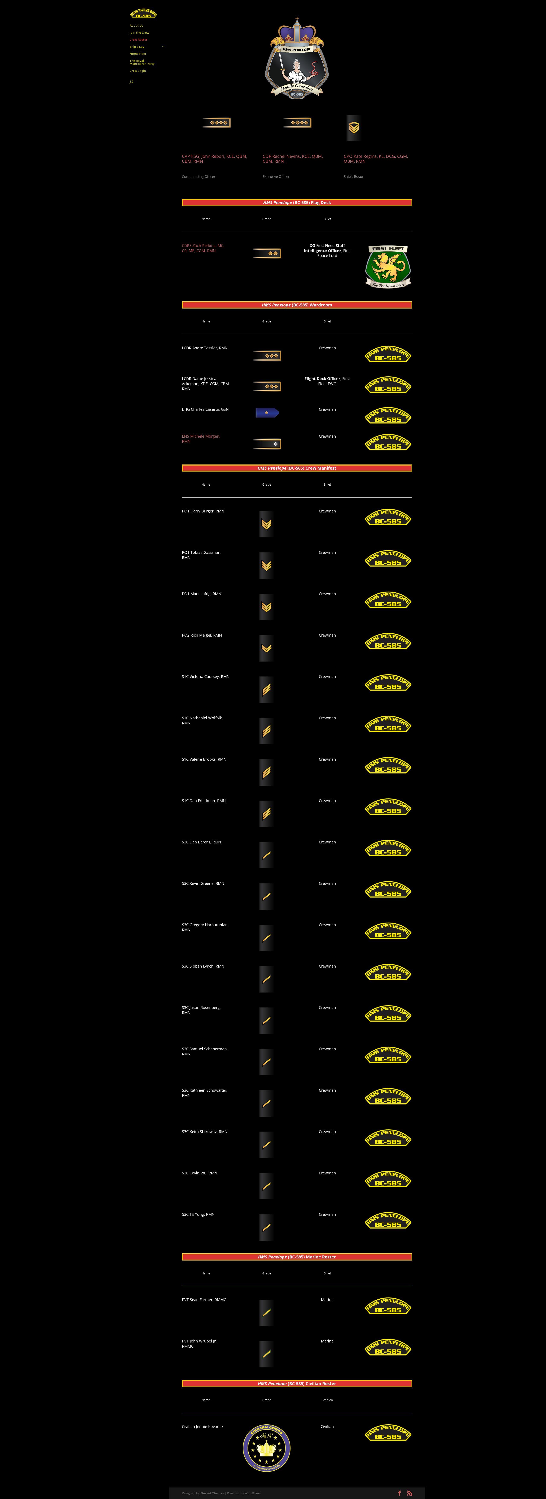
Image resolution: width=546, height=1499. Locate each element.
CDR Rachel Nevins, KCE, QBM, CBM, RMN (293, 158)
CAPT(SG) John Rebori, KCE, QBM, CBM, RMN (214, 158)
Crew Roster (138, 40)
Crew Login (138, 71)
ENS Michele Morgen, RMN (201, 439)
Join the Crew (139, 33)
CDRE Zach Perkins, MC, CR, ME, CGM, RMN (203, 248)
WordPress (253, 1493)
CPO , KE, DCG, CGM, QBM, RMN (376, 158)
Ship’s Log (137, 47)
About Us (136, 26)
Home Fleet (138, 54)
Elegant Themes (212, 1493)
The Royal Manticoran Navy (142, 62)
